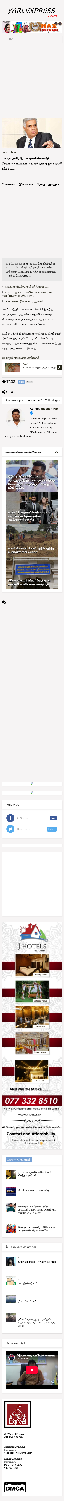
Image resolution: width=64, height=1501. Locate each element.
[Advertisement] (32, 80)
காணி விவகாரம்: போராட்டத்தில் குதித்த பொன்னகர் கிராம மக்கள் (31, 550)
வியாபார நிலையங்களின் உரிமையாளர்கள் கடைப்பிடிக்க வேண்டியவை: (27, 294)
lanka (13, 152)
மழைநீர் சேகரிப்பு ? (27, 1283)
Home (4, 152)
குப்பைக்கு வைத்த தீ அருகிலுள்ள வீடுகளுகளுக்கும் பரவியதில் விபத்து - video (37, 1322)
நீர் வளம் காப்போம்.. (28, 1301)
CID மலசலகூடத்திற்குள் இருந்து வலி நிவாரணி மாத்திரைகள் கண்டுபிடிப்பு (29, 582)
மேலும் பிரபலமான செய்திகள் (22, 357)
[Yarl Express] (32, 18)
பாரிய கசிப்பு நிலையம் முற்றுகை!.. (24, 301)
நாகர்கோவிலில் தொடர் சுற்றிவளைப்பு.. (27, 286)
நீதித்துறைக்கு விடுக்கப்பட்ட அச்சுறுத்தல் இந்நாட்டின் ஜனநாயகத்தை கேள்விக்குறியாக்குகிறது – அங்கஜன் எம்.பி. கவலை (31, 482)
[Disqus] (32, 658)
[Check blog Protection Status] (15, 1491)
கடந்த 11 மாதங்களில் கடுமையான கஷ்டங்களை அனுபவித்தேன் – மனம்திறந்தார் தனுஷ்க (28, 516)
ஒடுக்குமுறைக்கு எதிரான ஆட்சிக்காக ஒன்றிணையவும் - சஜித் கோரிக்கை (39, 367)
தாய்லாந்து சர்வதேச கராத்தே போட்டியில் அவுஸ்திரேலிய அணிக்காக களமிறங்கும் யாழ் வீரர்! (37, 1209)
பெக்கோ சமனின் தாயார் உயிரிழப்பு (35, 1190)
